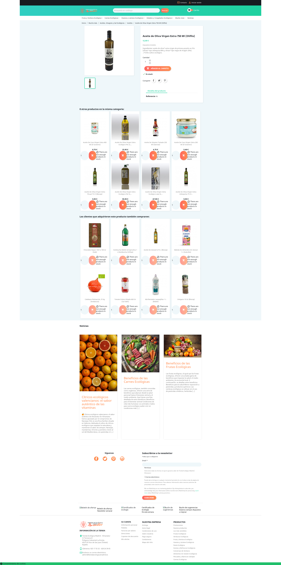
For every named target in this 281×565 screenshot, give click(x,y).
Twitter (105, 459)
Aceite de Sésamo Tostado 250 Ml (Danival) (155, 143)
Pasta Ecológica (179, 545)
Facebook (96, 459)
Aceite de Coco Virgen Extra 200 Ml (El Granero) (186, 143)
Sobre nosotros (147, 534)
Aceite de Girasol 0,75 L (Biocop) (156, 250)
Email (145, 460)
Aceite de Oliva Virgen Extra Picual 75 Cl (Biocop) (95, 193)
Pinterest (165, 80)
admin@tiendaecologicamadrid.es (95, 555)
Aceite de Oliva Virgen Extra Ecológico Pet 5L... (125, 193)
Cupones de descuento (129, 536)
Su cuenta (126, 522)
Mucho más (179, 18)
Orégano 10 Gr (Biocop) (186, 299)
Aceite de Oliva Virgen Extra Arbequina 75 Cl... (186, 193)
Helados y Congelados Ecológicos (159, 18)
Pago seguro (146, 537)
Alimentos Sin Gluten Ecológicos (185, 554)
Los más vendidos (179, 531)
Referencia (150, 96)
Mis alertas (125, 539)
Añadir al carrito (158, 68)
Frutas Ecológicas (179, 534)
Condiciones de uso (149, 531)
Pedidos (124, 528)
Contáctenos (146, 539)
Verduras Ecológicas (180, 537)
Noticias (190, 18)
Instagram (122, 459)
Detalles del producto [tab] (157, 91)
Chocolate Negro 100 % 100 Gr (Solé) (95, 251)
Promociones (178, 525)
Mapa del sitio (147, 542)
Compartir (153, 80)
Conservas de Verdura (181, 551)
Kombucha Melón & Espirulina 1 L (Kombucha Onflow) (125, 251)
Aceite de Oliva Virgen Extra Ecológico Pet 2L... (125, 143)
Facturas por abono (128, 531)
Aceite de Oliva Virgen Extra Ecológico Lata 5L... (155, 193)
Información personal (129, 525)
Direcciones (125, 533)
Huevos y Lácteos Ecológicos (132, 18)
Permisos (147, 468)
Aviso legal (146, 528)
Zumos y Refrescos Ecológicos (184, 548)
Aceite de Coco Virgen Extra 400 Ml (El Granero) (94, 143)
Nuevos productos (180, 528)
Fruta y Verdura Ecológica (91, 18)
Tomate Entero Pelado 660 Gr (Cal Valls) (125, 300)
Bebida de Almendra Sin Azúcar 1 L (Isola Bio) (186, 251)
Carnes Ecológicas (111, 18)
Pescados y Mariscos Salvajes (184, 557)
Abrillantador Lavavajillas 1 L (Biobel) (155, 300)
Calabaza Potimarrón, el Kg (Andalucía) (95, 300)
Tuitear (159, 80)
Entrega (145, 525)
